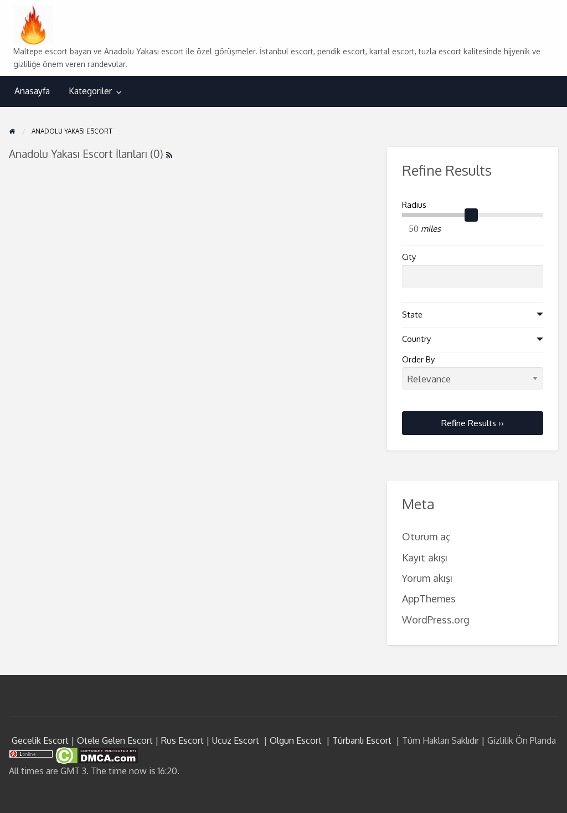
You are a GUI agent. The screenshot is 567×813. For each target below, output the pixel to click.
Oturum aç (426, 536)
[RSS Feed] (169, 154)
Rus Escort (182, 740)
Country (416, 339)
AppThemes (429, 598)
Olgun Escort (296, 740)
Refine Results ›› (472, 422)
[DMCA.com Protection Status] (95, 754)
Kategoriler (90, 90)
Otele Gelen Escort (115, 740)
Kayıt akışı (424, 557)
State (412, 314)
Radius (414, 205)
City (409, 257)
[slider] (471, 215)
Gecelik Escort (40, 740)
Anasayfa (32, 90)
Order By (418, 359)
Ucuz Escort (235, 740)
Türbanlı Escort (361, 740)
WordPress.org (436, 619)
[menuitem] (32, 91)
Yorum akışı (427, 577)
